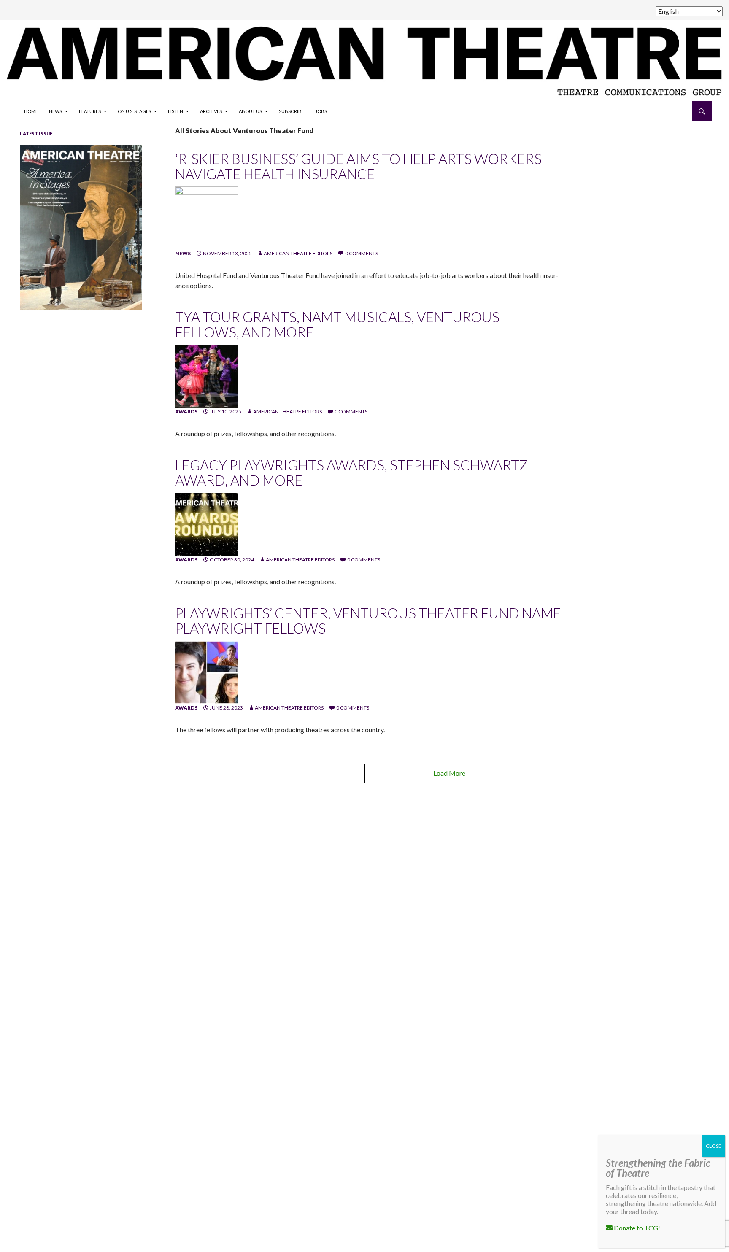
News (55, 111)
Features (90, 111)
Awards (186, 411)
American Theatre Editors (298, 253)
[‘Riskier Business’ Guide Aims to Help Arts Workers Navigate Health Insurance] (206, 217)
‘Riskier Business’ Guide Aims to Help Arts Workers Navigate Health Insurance (358, 166)
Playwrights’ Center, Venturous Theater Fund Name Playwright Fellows (368, 620)
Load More (449, 773)
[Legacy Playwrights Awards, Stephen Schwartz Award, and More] (206, 524)
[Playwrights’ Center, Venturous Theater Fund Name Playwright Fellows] (206, 672)
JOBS (321, 111)
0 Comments (361, 253)
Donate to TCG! (636, 1228)
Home (31, 111)
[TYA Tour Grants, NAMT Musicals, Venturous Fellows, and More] (206, 375)
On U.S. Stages (134, 111)
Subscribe (291, 111)
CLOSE (713, 1146)
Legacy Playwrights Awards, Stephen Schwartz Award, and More (351, 472)
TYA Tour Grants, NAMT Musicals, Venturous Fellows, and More (337, 324)
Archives (211, 111)
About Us (250, 111)
